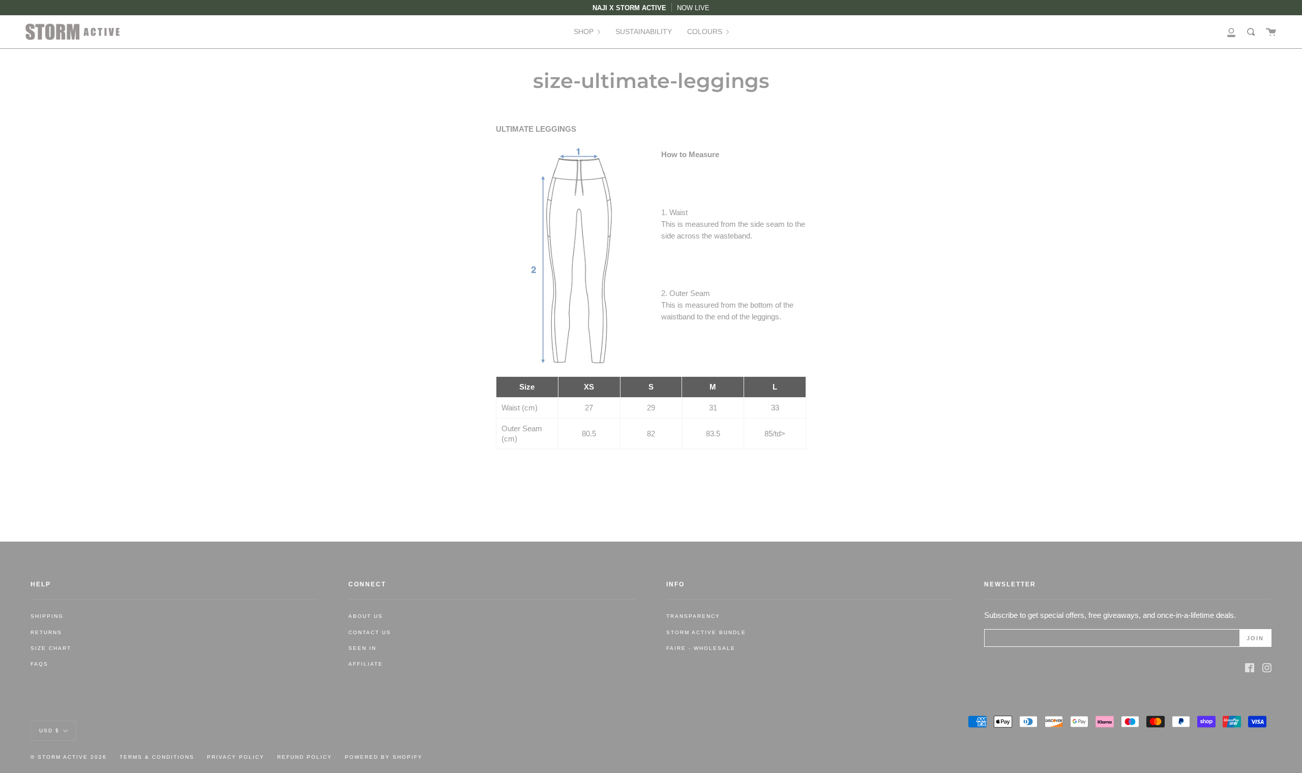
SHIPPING (47, 616)
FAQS (39, 664)
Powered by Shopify (384, 757)
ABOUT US (365, 616)
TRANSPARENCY (693, 616)
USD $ (49, 730)
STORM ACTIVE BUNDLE (706, 632)
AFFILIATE (365, 664)
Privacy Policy (235, 757)
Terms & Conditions (157, 757)
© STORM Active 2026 (69, 757)
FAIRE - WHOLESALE (700, 648)
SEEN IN (362, 648)
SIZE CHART (51, 648)
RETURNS (46, 632)
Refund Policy (304, 757)
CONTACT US (369, 632)
